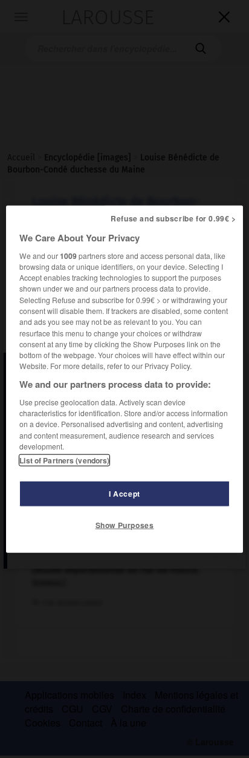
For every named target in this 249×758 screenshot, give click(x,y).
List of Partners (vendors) (64, 460)
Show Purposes (124, 525)
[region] (124, 379)
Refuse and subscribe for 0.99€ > (173, 217)
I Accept (124, 493)
